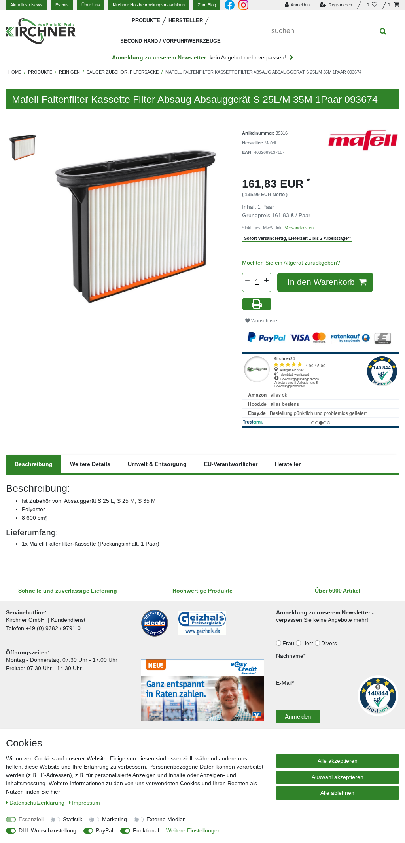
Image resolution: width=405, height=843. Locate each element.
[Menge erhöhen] (266, 280)
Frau (289, 643)
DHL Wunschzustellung (47, 830)
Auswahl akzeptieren (337, 777)
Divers (330, 643)
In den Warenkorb (321, 281)
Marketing (114, 819)
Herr (308, 643)
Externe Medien (166, 819)
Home (14, 72)
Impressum (86, 802)
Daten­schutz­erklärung (37, 802)
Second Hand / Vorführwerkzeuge (170, 41)
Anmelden (298, 716)
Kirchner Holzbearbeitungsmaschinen (149, 4)
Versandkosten (299, 227)
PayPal (104, 830)
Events (62, 4)
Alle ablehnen (337, 793)
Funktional (146, 830)
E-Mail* (285, 683)
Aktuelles (26, 4)
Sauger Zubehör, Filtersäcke (123, 72)
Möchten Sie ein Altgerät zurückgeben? (291, 263)
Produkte (146, 20)
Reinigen (69, 72)
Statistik (72, 819)
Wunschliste (263, 321)
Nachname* (290, 656)
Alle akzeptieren (338, 761)
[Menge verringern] (247, 280)
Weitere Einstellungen (193, 830)
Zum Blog (207, 4)
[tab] (33, 464)
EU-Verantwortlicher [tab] (230, 464)
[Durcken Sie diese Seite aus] (256, 304)
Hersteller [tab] (288, 464)
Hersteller (185, 20)
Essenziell (31, 819)
